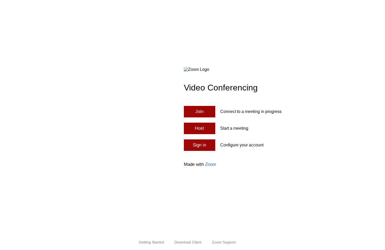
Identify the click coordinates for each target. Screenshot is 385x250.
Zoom (210, 164)
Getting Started (151, 242)
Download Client (187, 242)
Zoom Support (224, 242)
